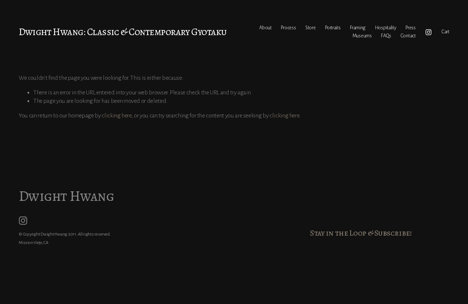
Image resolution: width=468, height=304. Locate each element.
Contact (408, 35)
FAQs (386, 35)
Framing (358, 27)
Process (288, 27)
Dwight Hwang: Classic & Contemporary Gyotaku (122, 31)
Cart (445, 31)
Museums (362, 35)
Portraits (332, 27)
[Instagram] (428, 32)
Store (310, 27)
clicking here (116, 115)
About (265, 27)
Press (410, 27)
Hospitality (385, 27)
